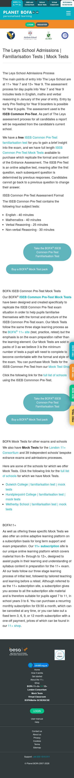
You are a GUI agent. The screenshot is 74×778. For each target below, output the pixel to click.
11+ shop (14, 625)
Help (37, 721)
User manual (37, 718)
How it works (37, 672)
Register (42, 24)
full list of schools (55, 375)
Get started (37, 676)
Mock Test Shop (60, 366)
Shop (37, 682)
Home (37, 669)
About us (37, 734)
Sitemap (37, 747)
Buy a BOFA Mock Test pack (30, 269)
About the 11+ (37, 679)
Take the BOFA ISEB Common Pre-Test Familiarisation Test (47, 252)
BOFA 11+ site (19, 332)
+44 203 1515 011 (41, 756)
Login (37, 711)
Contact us (37, 731)
